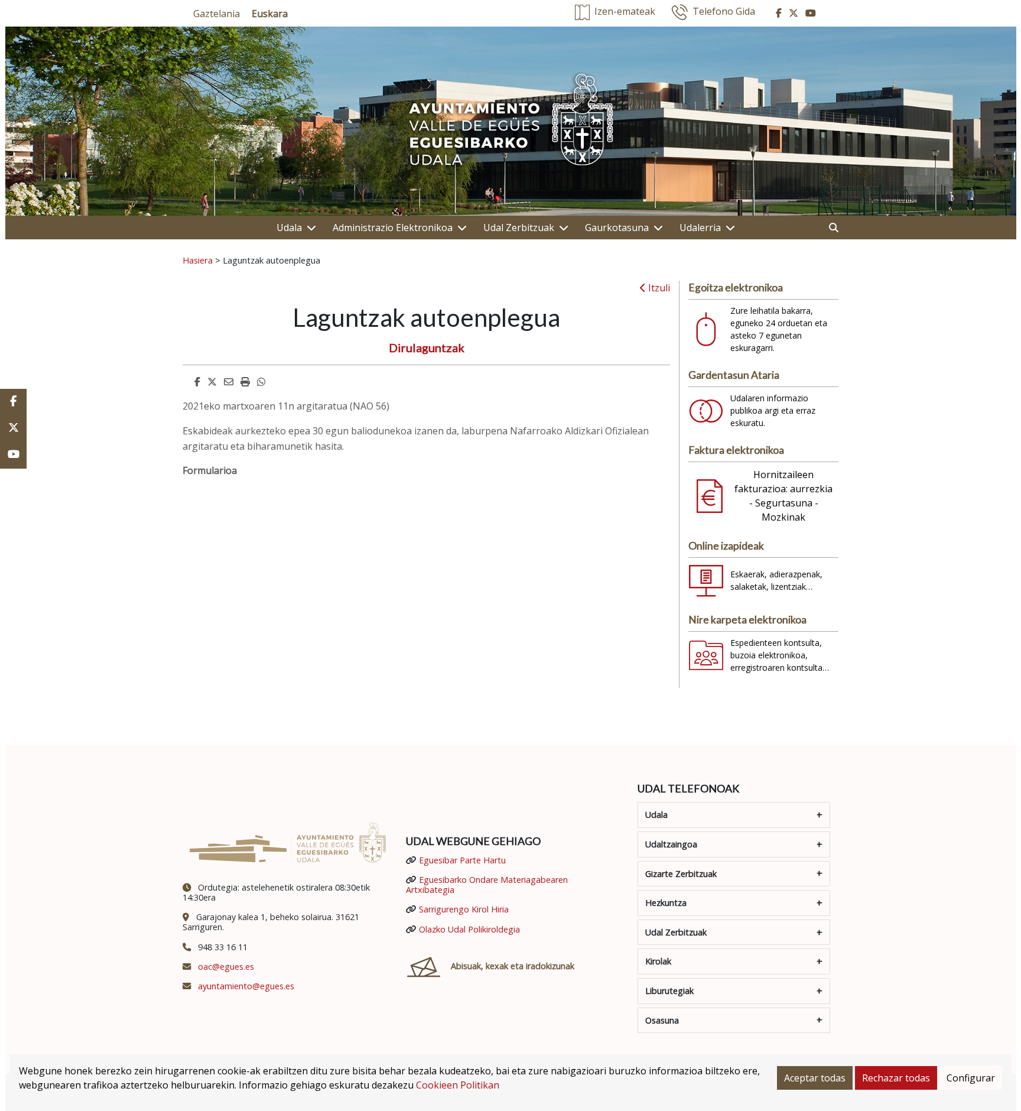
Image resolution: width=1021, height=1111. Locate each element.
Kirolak (658, 961)
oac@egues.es (226, 966)
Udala (289, 227)
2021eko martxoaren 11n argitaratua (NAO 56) (286, 405)
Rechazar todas (896, 1077)
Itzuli (658, 287)
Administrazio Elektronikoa (393, 227)
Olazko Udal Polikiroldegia (469, 929)
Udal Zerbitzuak (518, 227)
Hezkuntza (666, 902)
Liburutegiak (669, 990)
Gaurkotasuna (617, 227)
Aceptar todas (815, 1077)
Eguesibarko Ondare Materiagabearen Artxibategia (487, 884)
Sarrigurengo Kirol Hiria (464, 909)
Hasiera (198, 260)
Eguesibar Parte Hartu (462, 860)
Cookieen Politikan (457, 1084)
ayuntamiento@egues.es (246, 986)
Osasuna (662, 1020)
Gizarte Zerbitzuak (681, 873)
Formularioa (210, 470)
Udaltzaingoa (671, 844)
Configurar (971, 1077)
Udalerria (700, 227)
